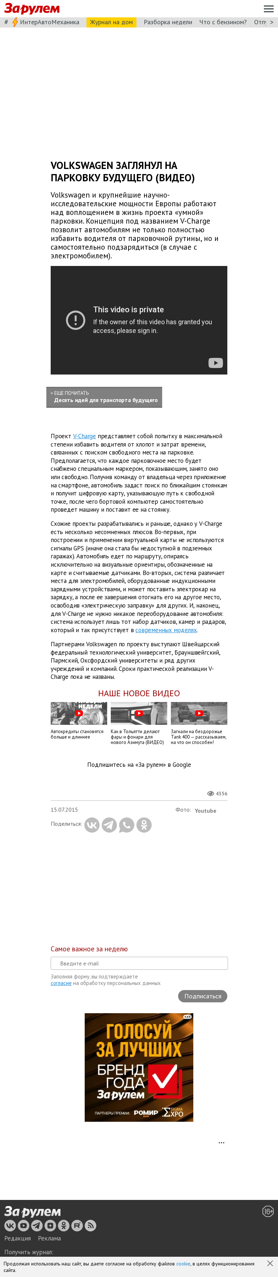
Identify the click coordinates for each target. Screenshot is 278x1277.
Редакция (17, 1238)
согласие (61, 983)
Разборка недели (168, 22)
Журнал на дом (111, 22)
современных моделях (166, 630)
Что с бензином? (223, 22)
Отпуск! (264, 22)
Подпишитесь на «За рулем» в (139, 764)
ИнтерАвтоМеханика (49, 22)
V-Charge (84, 436)
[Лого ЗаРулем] (31, 9)
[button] (270, 1264)
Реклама (49, 1238)
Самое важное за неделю (89, 948)
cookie (183, 1263)
